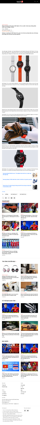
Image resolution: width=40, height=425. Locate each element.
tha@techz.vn (16, 403)
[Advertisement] (20, 43)
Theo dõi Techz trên (5, 31)
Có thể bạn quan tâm (9, 300)
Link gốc (3, 191)
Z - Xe (22, 386)
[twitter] (3, 198)
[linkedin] (14, 198)
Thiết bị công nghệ (5, 24)
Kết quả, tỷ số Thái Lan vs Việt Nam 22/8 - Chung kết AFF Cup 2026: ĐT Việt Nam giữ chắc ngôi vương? (10, 234)
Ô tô (2, 214)
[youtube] (11, 198)
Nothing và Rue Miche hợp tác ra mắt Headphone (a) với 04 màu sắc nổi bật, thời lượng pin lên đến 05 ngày (10, 277)
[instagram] (9, 198)
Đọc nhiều (5, 341)
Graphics (5, 395)
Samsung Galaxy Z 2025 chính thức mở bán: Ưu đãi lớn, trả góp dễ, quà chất (17, 179)
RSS (21, 390)
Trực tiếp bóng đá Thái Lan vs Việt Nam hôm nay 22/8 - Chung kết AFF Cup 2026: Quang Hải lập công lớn (10, 252)
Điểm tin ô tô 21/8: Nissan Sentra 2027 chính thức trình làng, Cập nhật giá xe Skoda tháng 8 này (10, 334)
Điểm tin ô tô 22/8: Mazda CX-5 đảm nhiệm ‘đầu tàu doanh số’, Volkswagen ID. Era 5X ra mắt (10, 216)
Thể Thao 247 (23, 391)
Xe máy (22, 314)
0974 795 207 (11, 403)
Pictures (4, 393)
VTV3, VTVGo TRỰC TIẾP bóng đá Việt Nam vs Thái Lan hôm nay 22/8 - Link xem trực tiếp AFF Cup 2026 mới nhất (10, 375)
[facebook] (6, 198)
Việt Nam (22, 214)
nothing (6, 194)
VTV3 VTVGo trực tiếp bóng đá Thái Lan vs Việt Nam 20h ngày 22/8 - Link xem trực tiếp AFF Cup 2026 (29, 375)
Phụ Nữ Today (4, 386)
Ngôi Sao (22, 388)
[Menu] (37, 1)
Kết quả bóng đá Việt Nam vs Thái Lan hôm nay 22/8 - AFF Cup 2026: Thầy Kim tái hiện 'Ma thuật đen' (29, 216)
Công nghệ (23, 385)
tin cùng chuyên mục (9, 261)
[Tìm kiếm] (34, 1)
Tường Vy (6, 28)
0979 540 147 (8, 400)
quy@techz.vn (6, 402)
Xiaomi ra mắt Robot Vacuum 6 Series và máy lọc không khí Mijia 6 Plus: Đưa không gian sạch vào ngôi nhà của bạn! (29, 277)
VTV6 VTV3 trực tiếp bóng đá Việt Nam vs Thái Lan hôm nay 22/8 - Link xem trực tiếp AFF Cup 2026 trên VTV (29, 234)
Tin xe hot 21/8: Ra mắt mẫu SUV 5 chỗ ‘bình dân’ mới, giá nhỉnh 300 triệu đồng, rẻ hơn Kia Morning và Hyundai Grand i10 (29, 334)
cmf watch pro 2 (14, 194)
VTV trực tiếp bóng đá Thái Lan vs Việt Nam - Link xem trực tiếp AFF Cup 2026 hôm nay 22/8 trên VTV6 (10, 357)
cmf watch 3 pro (23, 194)
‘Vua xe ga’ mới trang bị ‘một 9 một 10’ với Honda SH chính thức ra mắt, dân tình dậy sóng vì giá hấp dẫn (29, 317)
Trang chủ (4, 385)
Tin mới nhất (5, 201)
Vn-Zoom (22, 393)
